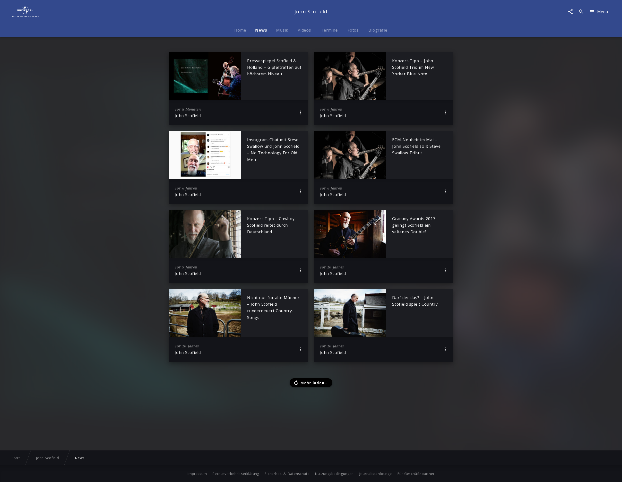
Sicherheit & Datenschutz (287, 473)
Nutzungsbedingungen (334, 473)
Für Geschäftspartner (415, 473)
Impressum (197, 473)
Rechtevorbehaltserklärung (235, 473)
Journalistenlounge (375, 473)
